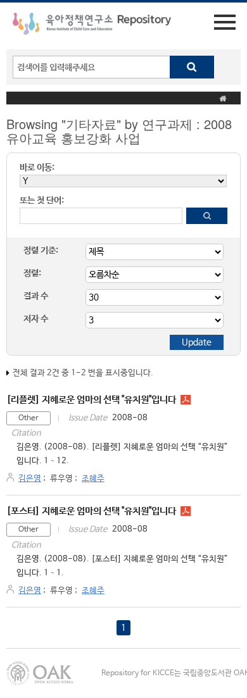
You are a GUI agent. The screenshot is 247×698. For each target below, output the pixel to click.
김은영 (29, 478)
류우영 (61, 478)
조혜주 (93, 478)
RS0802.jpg (185, 511)
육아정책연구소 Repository (92, 26)
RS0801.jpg (185, 400)
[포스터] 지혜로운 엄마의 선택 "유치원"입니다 (91, 511)
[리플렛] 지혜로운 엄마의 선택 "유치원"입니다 (91, 399)
